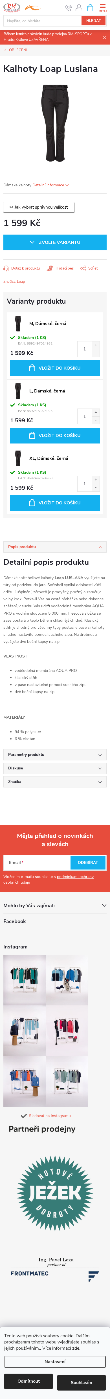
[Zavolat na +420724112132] (68, 8)
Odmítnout (28, 1381)
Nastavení (55, 1362)
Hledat (93, 20)
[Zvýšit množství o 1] (96, 345)
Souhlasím (81, 1383)
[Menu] (102, 7)
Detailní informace (48, 185)
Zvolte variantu (59, 242)
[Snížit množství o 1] (96, 353)
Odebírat (88, 862)
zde (75, 1348)
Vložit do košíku (60, 368)
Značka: (14, 281)
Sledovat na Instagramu (50, 1115)
